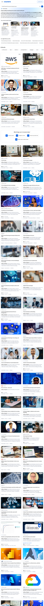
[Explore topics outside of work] (22, 139)
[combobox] (20, 6)
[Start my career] (10, 135)
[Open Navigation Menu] (2, 1)
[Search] (42, 6)
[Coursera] (7, 2)
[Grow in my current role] (33, 135)
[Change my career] (21, 135)
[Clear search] (40, 6)
